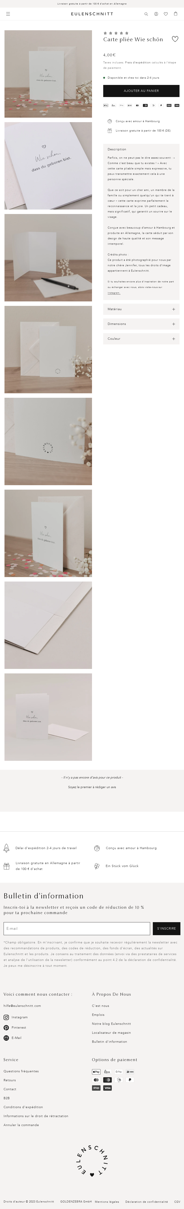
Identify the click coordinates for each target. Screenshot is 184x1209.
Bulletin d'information (109, 1042)
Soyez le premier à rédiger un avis (92, 787)
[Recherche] (146, 14)
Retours (10, 1080)
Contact (10, 1089)
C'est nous (100, 1006)
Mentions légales (107, 1201)
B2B (7, 1098)
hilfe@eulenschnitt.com (22, 1006)
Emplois (98, 1015)
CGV (177, 1201)
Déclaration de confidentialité (146, 1201)
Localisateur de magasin (111, 1033)
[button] (146, 14)
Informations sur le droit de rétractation (36, 1116)
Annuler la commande (21, 1125)
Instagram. (114, 293)
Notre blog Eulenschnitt (111, 1024)
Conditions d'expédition (23, 1107)
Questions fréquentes (21, 1071)
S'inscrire (166, 928)
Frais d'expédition (138, 62)
